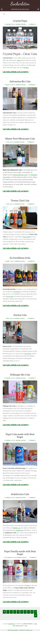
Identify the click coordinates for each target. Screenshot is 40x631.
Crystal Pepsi (20, 21)
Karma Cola (20, 315)
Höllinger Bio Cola (20, 374)
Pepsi (19, 60)
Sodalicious (19, 530)
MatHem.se (17, 528)
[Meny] (38, 9)
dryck (21, 625)
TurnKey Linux (28, 630)
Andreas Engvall (21, 24)
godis (35, 623)
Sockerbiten (20, 3)
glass (14, 625)
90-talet (26, 67)
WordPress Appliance (13, 630)
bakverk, (18, 625)
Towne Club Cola (20, 200)
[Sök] (2, 9)
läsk (26, 625)
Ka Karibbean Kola (20, 258)
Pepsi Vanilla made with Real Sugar (20, 552)
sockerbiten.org (11, 623)
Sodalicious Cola (20, 494)
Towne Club (26, 237)
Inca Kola (17, 292)
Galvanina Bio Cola (20, 81)
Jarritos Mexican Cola (20, 175)
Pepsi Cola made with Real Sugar (20, 435)
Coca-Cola (9, 296)
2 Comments (32, 24)
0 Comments (32, 84)
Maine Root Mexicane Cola (20, 138)
